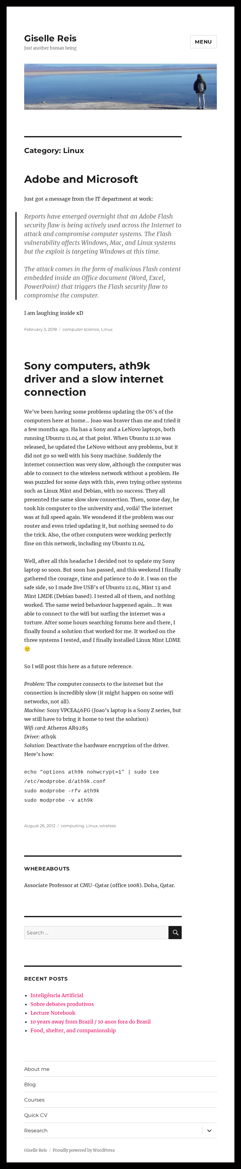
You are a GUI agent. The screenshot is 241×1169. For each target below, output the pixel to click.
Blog (30, 1084)
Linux (107, 329)
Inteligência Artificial (56, 995)
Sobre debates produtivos (62, 1004)
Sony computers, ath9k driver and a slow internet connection (93, 378)
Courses (34, 1100)
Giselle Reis (50, 38)
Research (36, 1131)
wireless (107, 825)
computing (72, 825)
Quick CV (35, 1115)
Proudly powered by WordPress (84, 1150)
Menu (203, 42)
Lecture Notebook (52, 1013)
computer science (80, 329)
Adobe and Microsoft (81, 179)
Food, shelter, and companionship (73, 1030)
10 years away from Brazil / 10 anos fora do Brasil (90, 1021)
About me (37, 1069)
